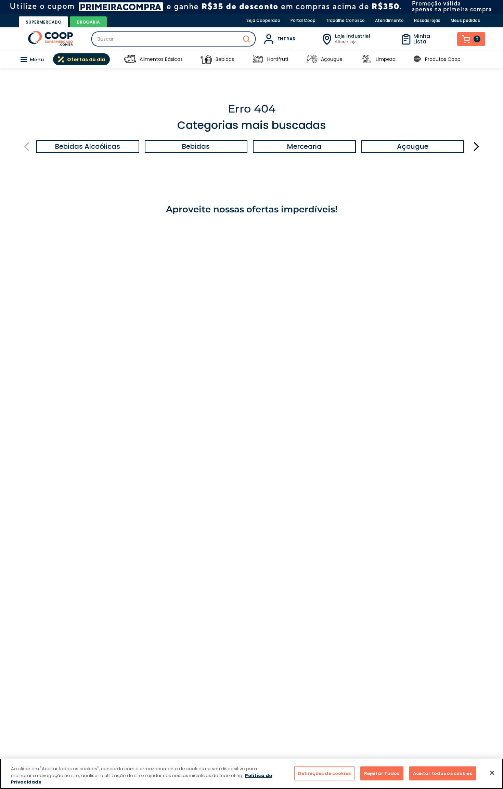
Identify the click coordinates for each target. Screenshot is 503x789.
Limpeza (386, 59)
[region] (251, 774)
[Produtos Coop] (417, 59)
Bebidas (225, 59)
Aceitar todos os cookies (442, 773)
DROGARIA (88, 22)
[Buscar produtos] (246, 39)
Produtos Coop (443, 59)
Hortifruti (277, 59)
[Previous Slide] (27, 146)
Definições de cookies (324, 773)
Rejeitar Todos (382, 773)
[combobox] (173, 39)
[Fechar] (492, 772)
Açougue (332, 59)
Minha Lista (421, 38)
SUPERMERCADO (43, 22)
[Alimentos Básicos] (130, 59)
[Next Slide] (476, 146)
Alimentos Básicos (161, 59)
